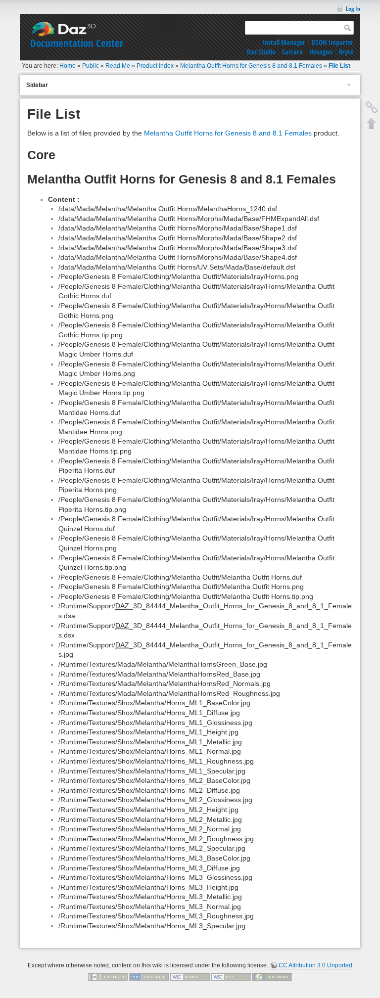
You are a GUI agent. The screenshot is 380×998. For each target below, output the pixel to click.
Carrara (292, 51)
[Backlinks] (372, 107)
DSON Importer (332, 42)
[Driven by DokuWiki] (272, 976)
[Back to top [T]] (372, 123)
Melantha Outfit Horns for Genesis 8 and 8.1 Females (251, 65)
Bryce (346, 51)
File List (339, 65)
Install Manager (284, 42)
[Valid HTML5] (190, 976)
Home (67, 65)
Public (90, 65)
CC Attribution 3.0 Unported (315, 965)
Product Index (155, 65)
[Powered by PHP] (149, 976)
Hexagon (320, 51)
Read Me (117, 65)
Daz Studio (261, 51)
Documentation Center (76, 43)
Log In (353, 8)
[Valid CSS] (231, 976)
